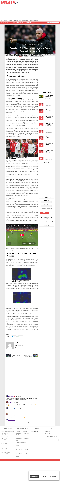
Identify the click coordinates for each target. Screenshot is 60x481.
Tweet (8, 336)
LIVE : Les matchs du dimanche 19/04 (49, 110)
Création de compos (34, 20)
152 (46, 140)
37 (44, 99)
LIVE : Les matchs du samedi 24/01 (49, 130)
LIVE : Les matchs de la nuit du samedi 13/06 (49, 103)
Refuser (44, 476)
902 (44, 106)
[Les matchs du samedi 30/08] (41, 151)
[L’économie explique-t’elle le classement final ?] (41, 96)
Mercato (16, 20)
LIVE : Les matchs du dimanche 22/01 (49, 124)
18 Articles (25, 342)
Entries (47, 433)
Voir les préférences (54, 476)
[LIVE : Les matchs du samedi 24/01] (41, 131)
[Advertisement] (40, 9)
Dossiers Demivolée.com (23, 20)
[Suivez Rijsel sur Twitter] (16, 347)
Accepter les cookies (34, 476)
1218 (45, 153)
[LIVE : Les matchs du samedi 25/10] (41, 145)
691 (38, 44)
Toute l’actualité (4, 20)
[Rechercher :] (53, 22)
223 (46, 126)
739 (44, 119)
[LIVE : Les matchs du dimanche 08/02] (41, 118)
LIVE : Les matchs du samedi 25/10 (49, 144)
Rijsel (30, 44)
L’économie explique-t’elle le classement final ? (49, 96)
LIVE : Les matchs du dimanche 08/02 (49, 117)
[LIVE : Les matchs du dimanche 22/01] (41, 124)
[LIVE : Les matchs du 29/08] (41, 158)
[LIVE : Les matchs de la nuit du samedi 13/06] (41, 104)
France (10, 20)
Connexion (47, 431)
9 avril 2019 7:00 (24, 44)
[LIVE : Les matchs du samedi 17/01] (41, 138)
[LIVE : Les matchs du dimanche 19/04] (41, 111)
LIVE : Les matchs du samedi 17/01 (49, 137)
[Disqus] (22, 377)
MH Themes (21, 478)
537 (44, 113)
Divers (35, 44)
